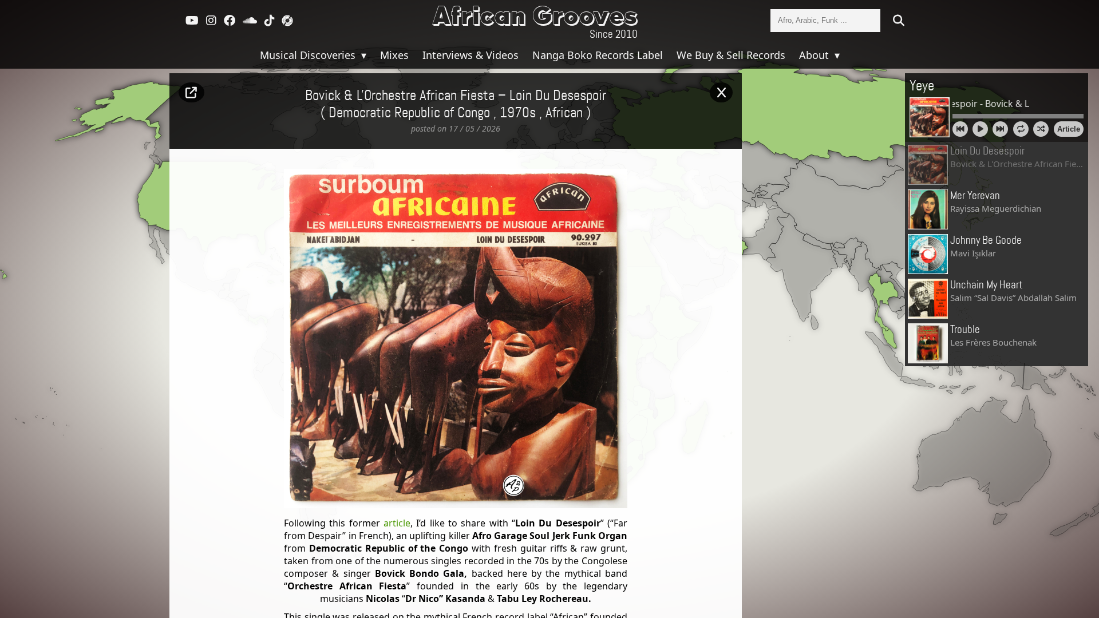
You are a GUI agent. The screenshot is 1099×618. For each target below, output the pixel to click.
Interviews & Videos (470, 55)
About (815, 55)
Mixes (394, 55)
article (397, 523)
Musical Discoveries (309, 55)
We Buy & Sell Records (731, 55)
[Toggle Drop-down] (362, 55)
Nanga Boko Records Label (597, 55)
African (564, 113)
